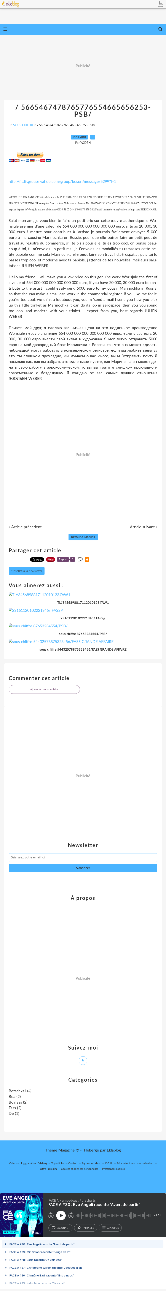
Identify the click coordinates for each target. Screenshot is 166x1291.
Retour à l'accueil (83, 537)
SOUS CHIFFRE (23, 125)
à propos (113, 1228)
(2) (15, 1097)
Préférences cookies (113, 1169)
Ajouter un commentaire (44, 689)
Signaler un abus (91, 1163)
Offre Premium (48, 1169)
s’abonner (63, 1228)
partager (88, 1228)
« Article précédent (25, 527)
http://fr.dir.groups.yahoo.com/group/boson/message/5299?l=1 (62, 182)
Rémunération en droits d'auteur (135, 1163)
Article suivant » (143, 527)
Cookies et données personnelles (79, 1169)
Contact (72, 1163)
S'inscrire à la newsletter (26, 571)
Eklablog (114, 1150)
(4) (20, 1091)
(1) (14, 1114)
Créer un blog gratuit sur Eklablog (28, 1163)
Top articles (57, 1163)
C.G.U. (109, 1163)
